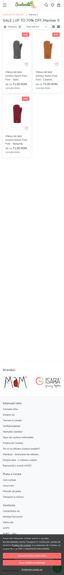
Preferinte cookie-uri (32, 569)
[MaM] (15, 388)
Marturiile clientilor (13, 431)
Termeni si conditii (12, 420)
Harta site (8, 522)
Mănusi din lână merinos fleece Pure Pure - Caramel (46, 75)
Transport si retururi (13, 497)
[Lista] (53, 27)
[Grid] (58, 27)
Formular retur (10, 409)
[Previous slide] (7, 382)
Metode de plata (12, 491)
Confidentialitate (12, 426)
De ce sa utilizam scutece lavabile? (21, 448)
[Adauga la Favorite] (26, 64)
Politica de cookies (21, 545)
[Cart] (58, 5)
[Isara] (48, 388)
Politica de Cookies (13, 443)
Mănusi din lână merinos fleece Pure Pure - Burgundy (16, 139)
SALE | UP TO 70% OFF (13, 14)
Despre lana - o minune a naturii (20, 460)
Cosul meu (8, 485)
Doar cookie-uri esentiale (32, 562)
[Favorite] (52, 5)
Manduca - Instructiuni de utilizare (21, 454)
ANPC (6, 528)
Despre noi (9, 415)
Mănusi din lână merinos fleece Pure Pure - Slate (16, 75)
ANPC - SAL (10, 533)
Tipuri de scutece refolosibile (18, 437)
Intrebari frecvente (13, 516)
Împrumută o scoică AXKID (17, 465)
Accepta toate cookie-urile (32, 555)
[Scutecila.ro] (26, 5)
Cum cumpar (9, 480)
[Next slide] (56, 382)
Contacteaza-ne (11, 511)
